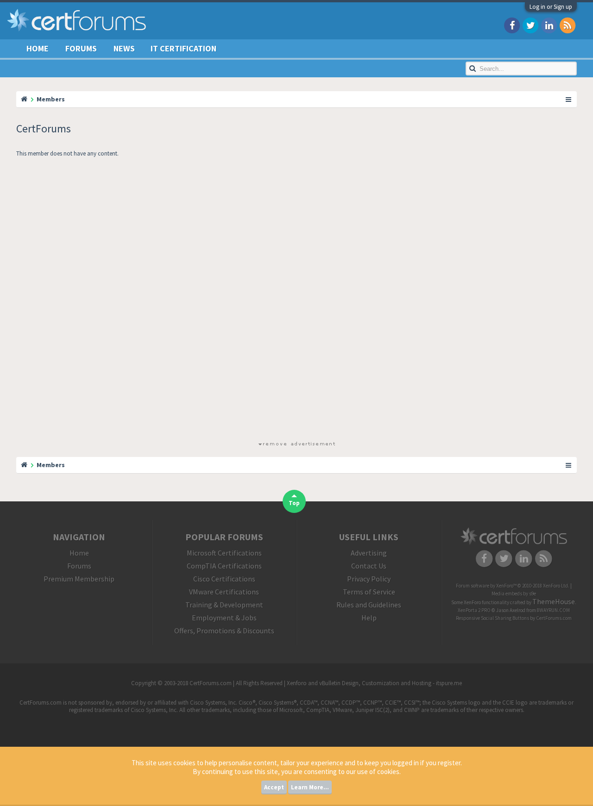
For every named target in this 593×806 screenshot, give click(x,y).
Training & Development (224, 604)
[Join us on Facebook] (512, 24)
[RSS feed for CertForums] (567, 24)
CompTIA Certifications (224, 565)
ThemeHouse (553, 601)
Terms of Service (369, 591)
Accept (274, 787)
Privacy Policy (369, 578)
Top (294, 503)
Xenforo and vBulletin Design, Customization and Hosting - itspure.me (374, 683)
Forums (81, 48)
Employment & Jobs (224, 617)
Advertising (369, 552)
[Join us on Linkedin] (549, 24)
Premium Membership (79, 578)
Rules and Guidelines (368, 604)
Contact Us (368, 565)
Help (369, 617)
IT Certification (183, 48)
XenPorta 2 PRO (474, 610)
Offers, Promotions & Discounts (224, 630)
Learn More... (310, 787)
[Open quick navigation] (569, 99)
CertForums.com (554, 618)
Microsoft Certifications (224, 552)
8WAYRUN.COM (553, 610)
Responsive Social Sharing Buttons (492, 618)
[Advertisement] (296, 301)
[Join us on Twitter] (530, 24)
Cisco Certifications (224, 578)
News (124, 48)
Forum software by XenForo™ (512, 585)
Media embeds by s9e (514, 593)
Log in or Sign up (551, 7)
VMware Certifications (224, 591)
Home (37, 48)
